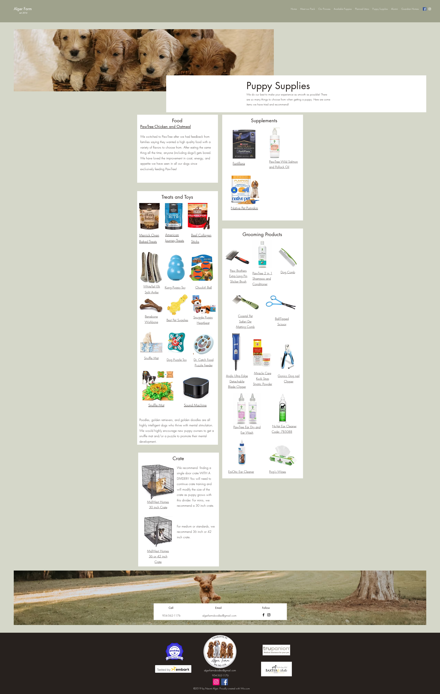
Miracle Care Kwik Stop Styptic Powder (262, 378)
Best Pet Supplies (177, 320)
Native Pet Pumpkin (244, 208)
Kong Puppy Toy (175, 287)
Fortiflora (239, 163)
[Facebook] (424, 9)
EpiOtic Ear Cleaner (241, 472)
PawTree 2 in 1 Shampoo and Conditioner (262, 278)
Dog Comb (288, 272)
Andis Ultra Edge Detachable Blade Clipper (237, 381)
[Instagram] (429, 9)
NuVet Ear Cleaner (284, 426)
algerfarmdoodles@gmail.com (220, 670)
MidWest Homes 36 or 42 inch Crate (158, 556)
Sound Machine (195, 405)
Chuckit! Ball (203, 287)
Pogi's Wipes (277, 472)
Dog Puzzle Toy (177, 360)
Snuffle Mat (151, 358)
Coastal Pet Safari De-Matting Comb (245, 321)
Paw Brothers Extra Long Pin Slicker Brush (238, 276)
